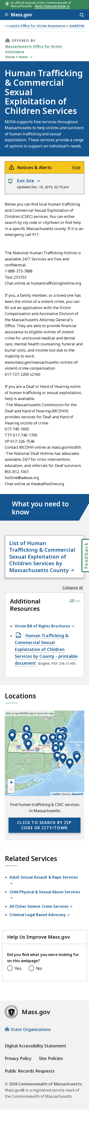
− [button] (11, 789)
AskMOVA (76, 26)
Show (16, 56)
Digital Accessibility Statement (35, 1046)
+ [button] (11, 782)
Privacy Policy (18, 1058)
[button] (77, 758)
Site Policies (51, 1058)
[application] (44, 753)
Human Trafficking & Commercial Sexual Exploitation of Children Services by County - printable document (46, 649)
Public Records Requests (30, 1071)
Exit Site (27, 181)
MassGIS (77, 794)
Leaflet (56, 794)
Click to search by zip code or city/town (44, 825)
